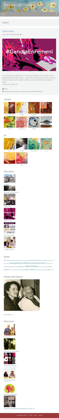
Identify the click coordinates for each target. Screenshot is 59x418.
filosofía (27, 262)
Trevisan (35, 270)
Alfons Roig (6, 260)
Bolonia (45, 260)
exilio (22, 263)
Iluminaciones (22, 114)
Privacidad (40, 415)
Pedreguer (45, 266)
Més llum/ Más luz (8, 206)
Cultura (6, 263)
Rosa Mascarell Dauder (18, 4)
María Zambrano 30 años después (11, 351)
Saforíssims (19, 269)
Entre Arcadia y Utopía (46, 114)
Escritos (22, 165)
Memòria (40, 91)
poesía (6, 269)
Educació (25, 91)
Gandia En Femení (8, 31)
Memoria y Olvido (22, 129)
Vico (46, 129)
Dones (20, 91)
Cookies (35, 415)
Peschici (47, 266)
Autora (10, 150)
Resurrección (7, 337)
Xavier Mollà (51, 269)
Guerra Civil (48, 263)
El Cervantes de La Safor (9, 249)
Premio (12, 269)
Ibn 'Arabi (51, 263)
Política (9, 269)
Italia (18, 266)
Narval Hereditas (34, 114)
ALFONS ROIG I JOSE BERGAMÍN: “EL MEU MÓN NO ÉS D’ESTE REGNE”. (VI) (19, 408)
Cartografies (6, 184)
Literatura (24, 266)
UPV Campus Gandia (46, 269)
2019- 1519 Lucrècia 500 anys (10, 365)
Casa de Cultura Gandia (50, 260)
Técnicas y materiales (34, 150)
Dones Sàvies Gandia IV (9, 235)
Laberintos (34, 129)
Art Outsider (23, 260)
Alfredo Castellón (12, 260)
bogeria (43, 260)
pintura (50, 266)
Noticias (6, 89)
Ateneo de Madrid (29, 260)
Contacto (30, 415)
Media (10, 165)
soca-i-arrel (29, 269)
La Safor (21, 266)
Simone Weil (23, 269)
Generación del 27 (39, 263)
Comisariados (22, 150)
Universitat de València (40, 269)
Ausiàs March (36, 260)
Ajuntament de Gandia (9, 91)
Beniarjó (40, 260)
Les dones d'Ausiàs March (10, 114)
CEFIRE (16, 91)
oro (38, 266)
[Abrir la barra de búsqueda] (56, 13)
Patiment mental (41, 266)
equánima (17, 263)
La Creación (10, 129)
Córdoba (8, 263)
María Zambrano (32, 266)
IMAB (36, 91)
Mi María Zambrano (8, 314)
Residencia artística (15, 269)
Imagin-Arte (15, 266)
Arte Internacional (19, 260)
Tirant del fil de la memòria (9, 380)
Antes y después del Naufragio (10, 394)
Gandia (28, 91)
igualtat (32, 91)
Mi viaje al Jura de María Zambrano (11, 192)
